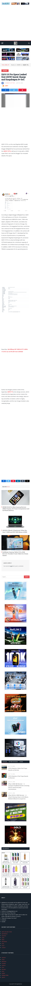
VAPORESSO (4, 933)
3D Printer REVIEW (13, 761)
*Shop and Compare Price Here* (9, 918)
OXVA (3, 937)
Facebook (3, 920)
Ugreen (3, 977)
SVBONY (4, 957)
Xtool (3, 971)
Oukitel (3, 973)
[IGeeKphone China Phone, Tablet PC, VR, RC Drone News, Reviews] (15, 43)
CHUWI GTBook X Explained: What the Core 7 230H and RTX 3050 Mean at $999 (14, 531)
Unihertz (4, 965)
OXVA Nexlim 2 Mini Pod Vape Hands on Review (17, 769)
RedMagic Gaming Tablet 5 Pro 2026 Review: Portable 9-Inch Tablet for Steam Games (15, 553)
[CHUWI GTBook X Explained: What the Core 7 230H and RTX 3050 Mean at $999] (15, 520)
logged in (12, 566)
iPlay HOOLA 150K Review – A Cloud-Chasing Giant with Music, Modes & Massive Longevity (18, 797)
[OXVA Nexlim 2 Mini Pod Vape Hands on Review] (4, 767)
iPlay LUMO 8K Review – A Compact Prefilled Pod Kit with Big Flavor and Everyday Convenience (18, 786)
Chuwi (3, 959)
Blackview (4, 961)
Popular (5, 761)
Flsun (3, 967)
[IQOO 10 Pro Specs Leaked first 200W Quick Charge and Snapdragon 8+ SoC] (15, 100)
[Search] (29, 43)
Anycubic (4, 969)
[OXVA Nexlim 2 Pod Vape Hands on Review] (4, 775)
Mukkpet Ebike (5, 975)
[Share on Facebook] (5, 90)
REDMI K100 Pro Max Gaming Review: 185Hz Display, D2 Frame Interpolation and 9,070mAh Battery (15, 508)
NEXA (3, 939)
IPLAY (3, 945)
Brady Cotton (10, 83)
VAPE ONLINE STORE (7, 932)
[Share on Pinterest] (22, 90)
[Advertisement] (15, 22)
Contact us (3, 911)
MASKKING (4, 941)
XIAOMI (21, 761)
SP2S (3, 943)
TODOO (3, 947)
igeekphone (19, 984)
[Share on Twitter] (14, 90)
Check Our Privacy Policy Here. (8, 913)
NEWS (5, 71)
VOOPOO (4, 935)
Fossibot (4, 963)
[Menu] (2, 43)
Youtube (3, 921)
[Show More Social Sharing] (28, 90)
